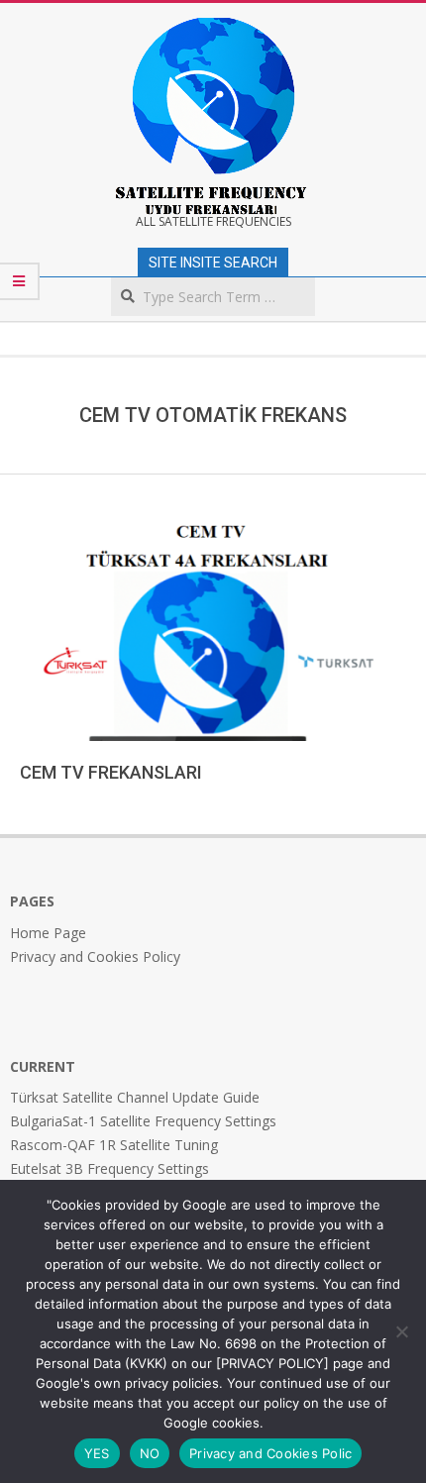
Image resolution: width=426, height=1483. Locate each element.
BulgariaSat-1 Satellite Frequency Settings (143, 1121)
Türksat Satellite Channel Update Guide (135, 1097)
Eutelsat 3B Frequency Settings (109, 1168)
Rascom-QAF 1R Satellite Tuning (114, 1144)
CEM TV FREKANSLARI (111, 772)
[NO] (401, 1331)
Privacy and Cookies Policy (95, 956)
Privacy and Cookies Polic (270, 1453)
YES (97, 1453)
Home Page (48, 932)
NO (150, 1453)
